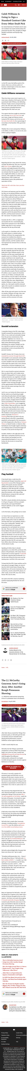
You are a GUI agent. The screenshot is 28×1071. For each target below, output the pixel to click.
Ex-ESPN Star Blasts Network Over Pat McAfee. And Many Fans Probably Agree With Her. (14, 979)
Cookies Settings (5, 1044)
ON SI (2, 1)
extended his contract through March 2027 (13, 356)
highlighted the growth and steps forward (13, 754)
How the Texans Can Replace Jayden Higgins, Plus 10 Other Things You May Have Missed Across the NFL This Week (14, 985)
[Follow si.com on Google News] (24, 589)
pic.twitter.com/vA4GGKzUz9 (10, 924)
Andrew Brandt (5, 37)
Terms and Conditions (21, 1035)
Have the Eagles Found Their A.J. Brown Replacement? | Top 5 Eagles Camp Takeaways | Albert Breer (14, 968)
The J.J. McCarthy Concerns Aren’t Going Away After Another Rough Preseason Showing (13, 962)
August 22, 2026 (6, 817)
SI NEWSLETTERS (17, 1)
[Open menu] (2, 5)
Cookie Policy (19, 1033)
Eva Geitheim (5, 701)
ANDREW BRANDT (13, 648)
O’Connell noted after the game (10, 900)
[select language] (19, 5)
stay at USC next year (15, 115)
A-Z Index (3, 1041)
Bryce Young (7, 166)
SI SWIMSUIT (8, 1)
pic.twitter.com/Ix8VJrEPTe (18, 813)
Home (3, 667)
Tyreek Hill (23, 553)
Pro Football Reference (16, 838)
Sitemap (18, 1037)
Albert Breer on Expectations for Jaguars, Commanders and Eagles (12, 974)
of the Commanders (9, 403)
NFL (7, 667)
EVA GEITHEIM (12, 1005)
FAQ (17, 1041)
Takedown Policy (5, 1035)
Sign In (24, 5)
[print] (11, 660)
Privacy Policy (4, 1033)
